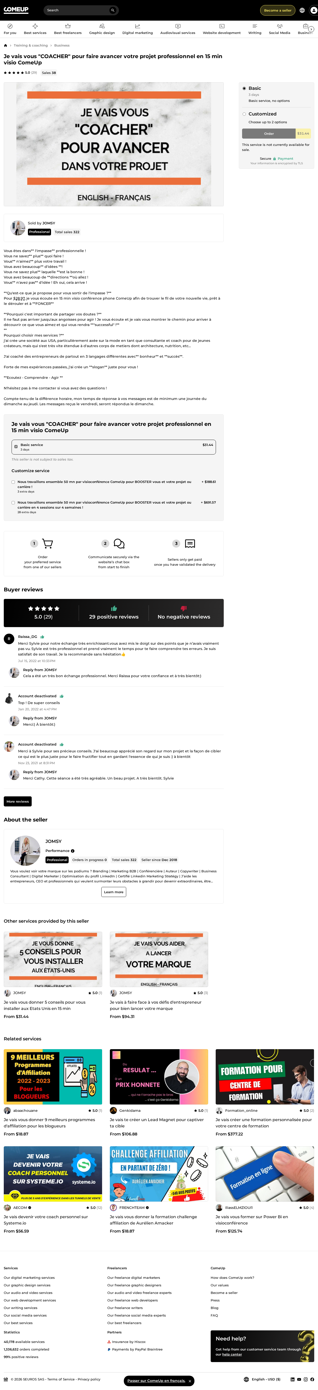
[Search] (112, 10)
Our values (220, 1285)
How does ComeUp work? (232, 1278)
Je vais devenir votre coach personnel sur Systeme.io (46, 1219)
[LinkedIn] (293, 1379)
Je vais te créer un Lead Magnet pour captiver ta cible (157, 1122)
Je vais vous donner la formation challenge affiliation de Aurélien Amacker (153, 1219)
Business (62, 45)
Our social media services (25, 1315)
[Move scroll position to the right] (311, 29)
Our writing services (20, 1307)
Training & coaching (31, 45)
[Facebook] (312, 1379)
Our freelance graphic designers (134, 1285)
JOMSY (48, 223)
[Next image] (203, 1077)
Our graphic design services (27, 1285)
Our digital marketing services (29, 1278)
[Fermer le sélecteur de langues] (190, 1380)
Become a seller (277, 10)
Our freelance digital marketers (133, 1278)
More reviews (18, 801)
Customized (263, 114)
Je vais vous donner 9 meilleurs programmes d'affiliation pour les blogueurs (49, 1122)
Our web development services (30, 1300)
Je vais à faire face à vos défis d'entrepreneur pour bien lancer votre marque (156, 1005)
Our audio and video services (28, 1292)
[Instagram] (306, 1379)
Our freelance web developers (132, 1300)
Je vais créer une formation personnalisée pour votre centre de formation (264, 1122)
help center (232, 1354)
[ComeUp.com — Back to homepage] (16, 10)
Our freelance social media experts (136, 1315)
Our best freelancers (124, 1323)
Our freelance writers (125, 1307)
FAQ (214, 1315)
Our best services (18, 1323)
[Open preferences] (302, 10)
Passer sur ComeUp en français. (156, 1380)
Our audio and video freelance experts (139, 1292)
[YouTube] (299, 1379)
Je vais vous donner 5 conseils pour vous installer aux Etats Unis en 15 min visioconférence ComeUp (44, 1008)
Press (215, 1300)
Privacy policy (89, 1379)
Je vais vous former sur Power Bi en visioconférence (252, 1219)
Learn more (113, 892)
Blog (214, 1307)
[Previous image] (115, 1077)
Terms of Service (61, 1379)
